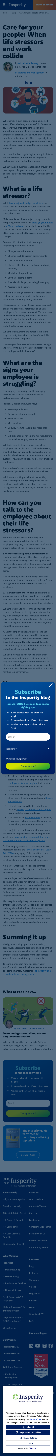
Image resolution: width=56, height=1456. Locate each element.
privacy (23, 758)
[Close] (51, 685)
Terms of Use (35, 1419)
